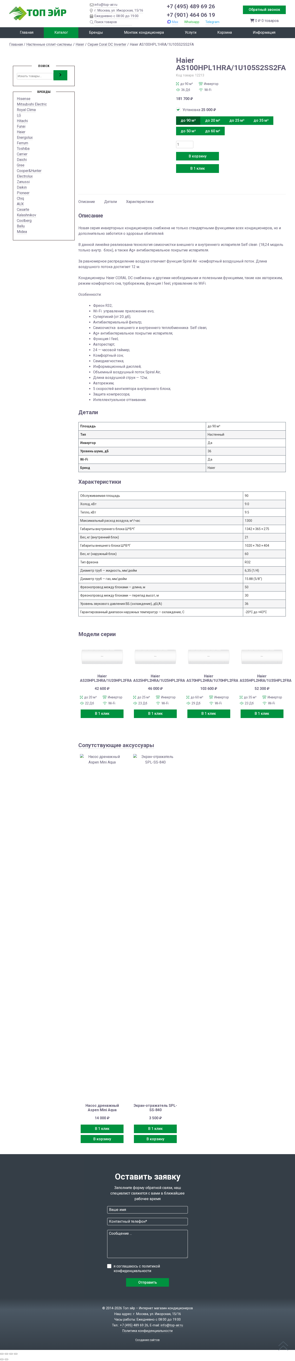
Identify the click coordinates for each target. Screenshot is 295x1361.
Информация (264, 32)
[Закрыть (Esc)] (16, 1354)
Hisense (23, 99)
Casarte (23, 209)
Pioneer (23, 193)
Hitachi (22, 121)
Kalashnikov (26, 215)
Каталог (61, 32)
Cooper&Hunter (29, 171)
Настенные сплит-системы (49, 44)
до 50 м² (188, 131)
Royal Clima (26, 110)
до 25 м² (236, 120)
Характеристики (139, 201)
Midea (22, 231)
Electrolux (25, 176)
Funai (21, 126)
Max (175, 22)
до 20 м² (212, 120)
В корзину (197, 156)
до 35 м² (261, 120)
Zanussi (23, 182)
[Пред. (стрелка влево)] (2, 1359)
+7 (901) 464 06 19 (191, 15)
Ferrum (22, 143)
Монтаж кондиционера (144, 32)
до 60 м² (212, 131)
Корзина (224, 32)
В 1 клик (197, 168)
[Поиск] (60, 75)
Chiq (20, 198)
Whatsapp (191, 22)
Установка (199, 110)
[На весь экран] (6, 1354)
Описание (86, 201)
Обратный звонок (264, 9)
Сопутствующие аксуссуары (116, 745)
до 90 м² (188, 120)
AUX (20, 204)
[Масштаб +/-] (2, 1354)
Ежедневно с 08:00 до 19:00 (116, 16)
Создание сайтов (147, 1340)
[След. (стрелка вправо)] (6, 1359)
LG (19, 115)
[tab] (86, 199)
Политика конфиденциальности (147, 1331)
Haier (80, 44)
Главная (26, 32)
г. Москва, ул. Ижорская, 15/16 (118, 10)
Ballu (21, 226)
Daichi (22, 159)
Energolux (25, 137)
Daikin (22, 187)
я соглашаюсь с (137, 1268)
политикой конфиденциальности (137, 1268)
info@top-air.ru (105, 5)
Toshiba (23, 148)
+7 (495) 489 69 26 (191, 6)
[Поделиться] (11, 1354)
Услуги (190, 32)
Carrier (22, 154)
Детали (110, 201)
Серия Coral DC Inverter (107, 44)
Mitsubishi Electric (32, 104)
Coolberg (24, 220)
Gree (20, 165)
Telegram (212, 22)
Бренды (96, 32)
